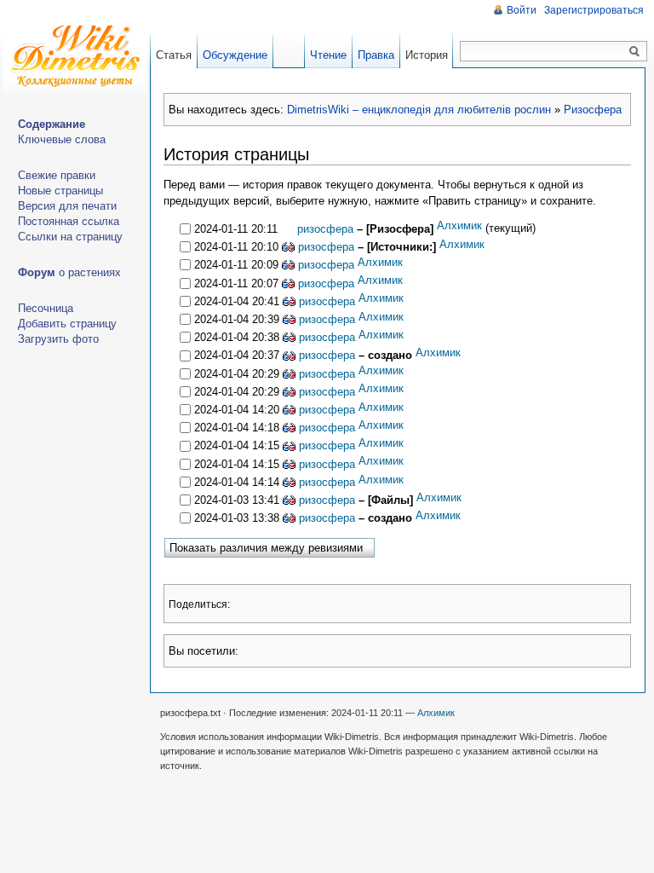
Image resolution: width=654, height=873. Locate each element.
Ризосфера (593, 109)
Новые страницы (60, 190)
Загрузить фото (58, 338)
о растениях (69, 272)
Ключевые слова (62, 139)
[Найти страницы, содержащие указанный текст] (634, 52)
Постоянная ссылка (68, 221)
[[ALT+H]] (75, 60)
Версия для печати (67, 205)
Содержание (51, 124)
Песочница (45, 308)
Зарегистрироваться (594, 10)
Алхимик (459, 225)
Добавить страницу (67, 323)
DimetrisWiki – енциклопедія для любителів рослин (419, 109)
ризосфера (323, 229)
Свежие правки (56, 175)
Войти (521, 10)
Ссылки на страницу (70, 236)
